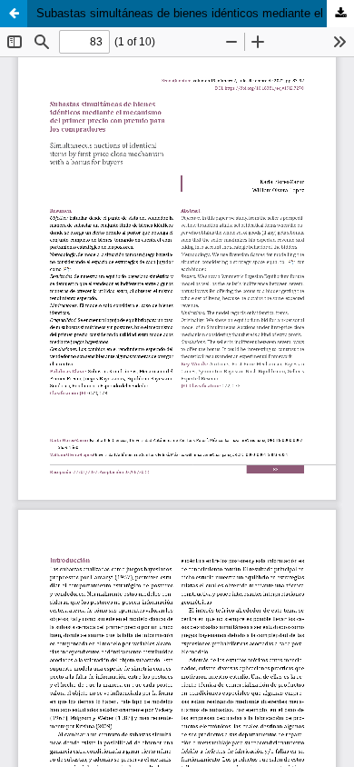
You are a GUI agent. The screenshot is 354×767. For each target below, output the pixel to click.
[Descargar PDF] (340, 13)
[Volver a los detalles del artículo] (13, 13)
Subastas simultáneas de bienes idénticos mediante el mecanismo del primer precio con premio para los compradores (195, 13)
